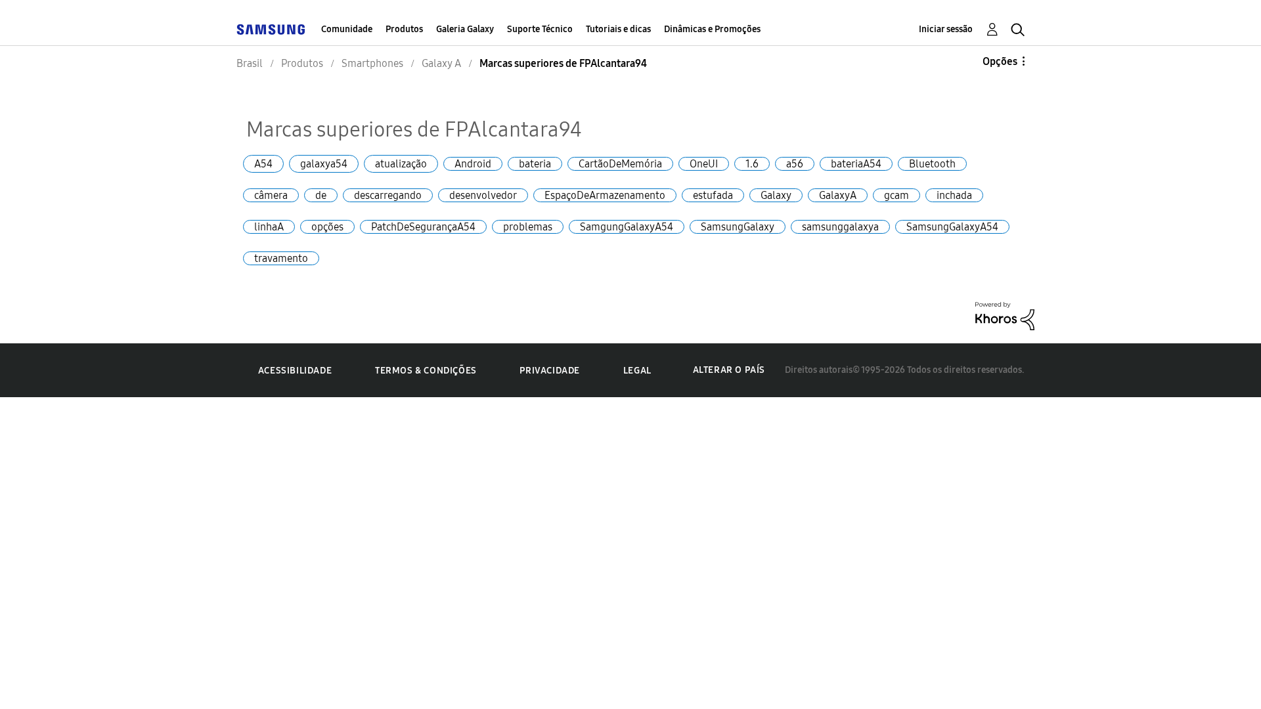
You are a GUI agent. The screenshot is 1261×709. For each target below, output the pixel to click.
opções (327, 227)
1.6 (752, 164)
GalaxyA (837, 195)
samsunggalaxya (840, 227)
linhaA (269, 227)
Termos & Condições (426, 370)
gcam (896, 195)
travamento (281, 258)
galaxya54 (323, 164)
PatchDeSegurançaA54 (423, 227)
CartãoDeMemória (620, 164)
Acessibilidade (295, 370)
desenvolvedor (483, 195)
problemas (527, 227)
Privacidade (550, 370)
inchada (954, 195)
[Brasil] (270, 29)
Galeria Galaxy (465, 29)
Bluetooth (932, 164)
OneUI (704, 164)
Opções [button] (1000, 61)
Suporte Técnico (540, 29)
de (320, 195)
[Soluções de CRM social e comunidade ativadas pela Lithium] (1004, 315)
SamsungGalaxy (737, 227)
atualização (401, 164)
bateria (535, 164)
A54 (263, 164)
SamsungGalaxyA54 (952, 227)
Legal (637, 370)
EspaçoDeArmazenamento (604, 195)
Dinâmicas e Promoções (712, 29)
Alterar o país (729, 370)
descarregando (388, 195)
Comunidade (346, 29)
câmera (271, 195)
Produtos (404, 29)
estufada (713, 195)
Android (472, 164)
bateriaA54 (856, 164)
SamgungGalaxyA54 (626, 227)
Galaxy (776, 195)
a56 (794, 164)
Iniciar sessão (946, 29)
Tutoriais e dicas (618, 29)
